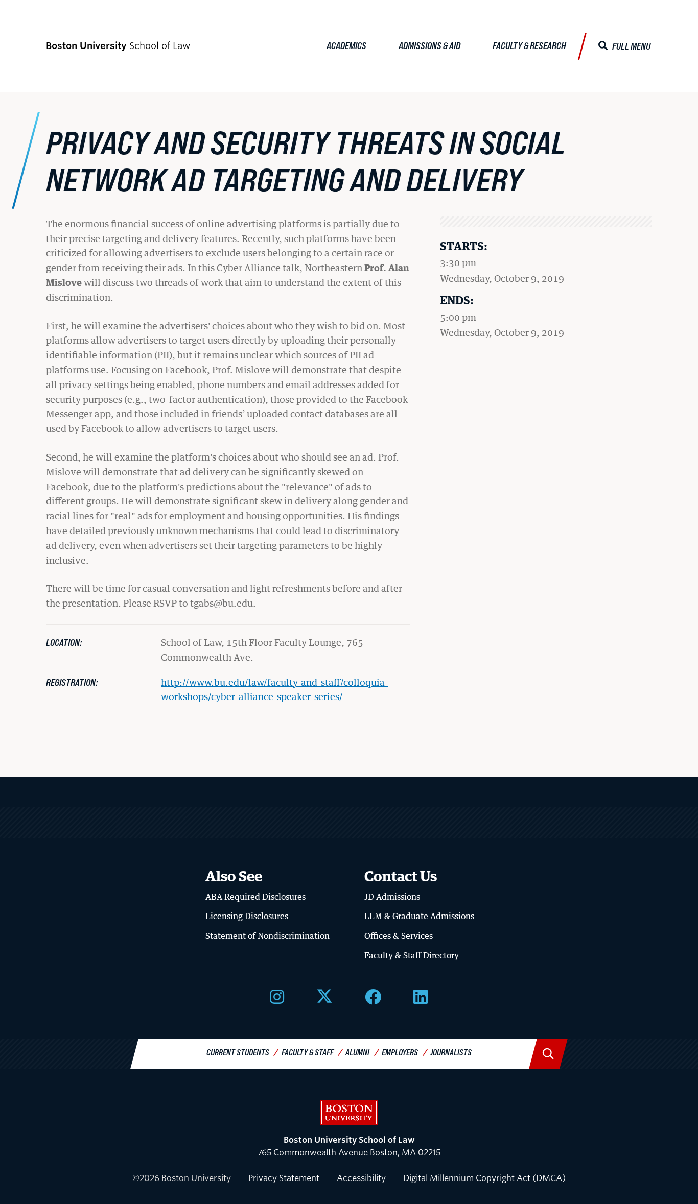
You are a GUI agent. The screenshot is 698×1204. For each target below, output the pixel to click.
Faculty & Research (529, 45)
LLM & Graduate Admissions (419, 916)
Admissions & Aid (429, 45)
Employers (400, 1052)
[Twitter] (324, 995)
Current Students (237, 1052)
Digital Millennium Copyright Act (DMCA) (484, 1178)
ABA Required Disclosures (255, 897)
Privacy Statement (283, 1178)
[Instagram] (277, 995)
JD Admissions (392, 897)
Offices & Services (398, 936)
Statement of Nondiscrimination (267, 936)
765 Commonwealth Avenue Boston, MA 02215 (349, 1146)
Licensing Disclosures (246, 916)
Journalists (451, 1052)
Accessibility (361, 1178)
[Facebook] (373, 995)
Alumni (357, 1052)
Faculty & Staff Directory (411, 955)
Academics (346, 45)
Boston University (349, 1112)
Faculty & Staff (308, 1052)
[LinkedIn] (420, 995)
